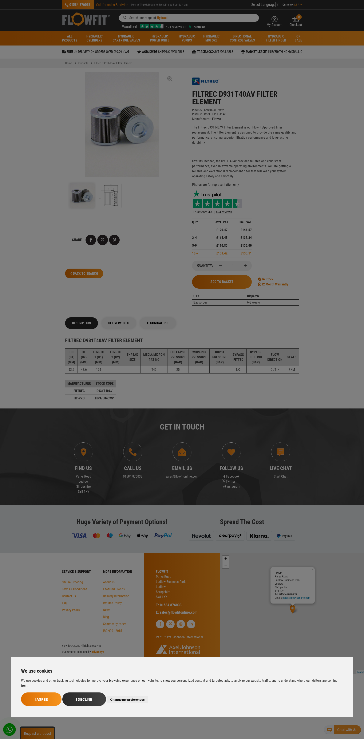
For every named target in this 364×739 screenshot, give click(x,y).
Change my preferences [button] (127, 699)
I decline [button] (84, 699)
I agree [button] (41, 699)
